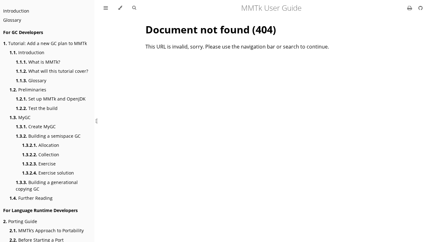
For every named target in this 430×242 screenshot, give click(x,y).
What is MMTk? (38, 62)
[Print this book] (410, 7)
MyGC (20, 117)
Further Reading (31, 198)
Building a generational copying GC (47, 185)
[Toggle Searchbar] (134, 8)
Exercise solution (48, 173)
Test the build (37, 108)
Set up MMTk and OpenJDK (51, 99)
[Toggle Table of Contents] (106, 8)
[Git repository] (420, 7)
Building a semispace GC (48, 136)
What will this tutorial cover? (52, 71)
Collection (40, 155)
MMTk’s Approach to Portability (46, 230)
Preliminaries (27, 90)
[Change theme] (120, 8)
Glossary (12, 20)
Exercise (39, 164)
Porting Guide (20, 221)
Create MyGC (36, 127)
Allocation (40, 145)
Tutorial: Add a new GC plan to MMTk (45, 43)
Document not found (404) (210, 29)
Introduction (16, 11)
